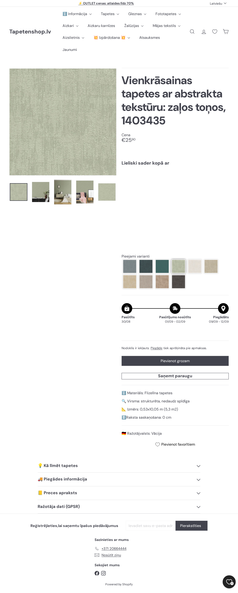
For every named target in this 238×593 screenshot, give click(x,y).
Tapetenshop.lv (30, 31)
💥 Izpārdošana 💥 (109, 37)
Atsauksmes (149, 37)
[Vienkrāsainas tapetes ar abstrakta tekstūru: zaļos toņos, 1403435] (175, 185)
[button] (130, 266)
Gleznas (135, 13)
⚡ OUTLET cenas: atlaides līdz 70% (106, 3)
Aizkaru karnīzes (101, 25)
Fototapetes (166, 13)
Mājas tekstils (165, 25)
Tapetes (108, 13)
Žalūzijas (132, 25)
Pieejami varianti (136, 256)
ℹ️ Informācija (75, 13)
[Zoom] (63, 122)
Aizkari (69, 25)
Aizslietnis (72, 37)
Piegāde (156, 348)
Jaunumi (70, 49)
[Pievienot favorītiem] (222, 179)
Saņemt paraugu (175, 376)
